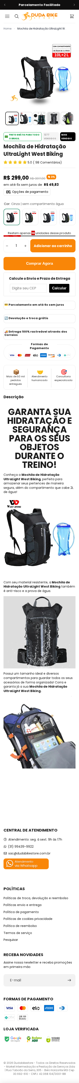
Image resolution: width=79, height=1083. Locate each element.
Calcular (59, 288)
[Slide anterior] (5, 5)
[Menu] (7, 16)
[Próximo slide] (74, 5)
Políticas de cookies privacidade (28, 919)
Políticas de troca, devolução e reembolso (36, 898)
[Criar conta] (69, 980)
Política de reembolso (20, 926)
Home (7, 28)
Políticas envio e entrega (22, 905)
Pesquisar (11, 940)
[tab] (12, 118)
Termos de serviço (18, 933)
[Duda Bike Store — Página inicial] (39, 16)
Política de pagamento (21, 912)
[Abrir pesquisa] (17, 16)
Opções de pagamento (30, 192)
